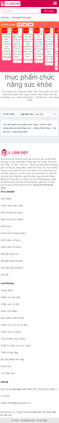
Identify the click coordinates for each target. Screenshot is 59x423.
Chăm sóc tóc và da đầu (14, 324)
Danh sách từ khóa (11, 246)
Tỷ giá (19, 412)
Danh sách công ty (11, 240)
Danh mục (6, 226)
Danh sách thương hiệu (13, 233)
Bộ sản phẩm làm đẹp (12, 359)
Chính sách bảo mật (11, 205)
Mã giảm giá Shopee (12, 267)
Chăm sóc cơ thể (10, 304)
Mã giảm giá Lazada (12, 260)
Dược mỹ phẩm (9, 311)
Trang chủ (5, 17)
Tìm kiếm (49, 11)
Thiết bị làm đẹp (9, 352)
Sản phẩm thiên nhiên (12, 317)
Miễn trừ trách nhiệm (12, 219)
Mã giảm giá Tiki (10, 253)
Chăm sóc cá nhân (11, 331)
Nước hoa (6, 366)
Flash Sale (8, 24)
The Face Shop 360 (32, 412)
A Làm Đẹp (42, 420)
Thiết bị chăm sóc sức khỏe (16, 345)
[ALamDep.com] (14, 3)
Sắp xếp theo (27, 114)
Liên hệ (4, 274)
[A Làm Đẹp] (15, 152)
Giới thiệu (6, 198)
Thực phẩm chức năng (21, 17)
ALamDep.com (28, 420)
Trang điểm (7, 290)
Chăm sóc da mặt (10, 297)
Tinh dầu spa (8, 373)
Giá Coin (8, 415)
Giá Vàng (47, 412)
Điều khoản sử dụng (11, 212)
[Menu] (55, 3)
